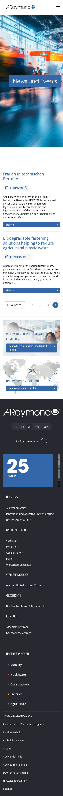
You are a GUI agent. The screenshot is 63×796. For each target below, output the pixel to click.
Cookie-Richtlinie (12, 756)
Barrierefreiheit (12, 732)
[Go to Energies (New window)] (9, 691)
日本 (46, 427)
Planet (9, 558)
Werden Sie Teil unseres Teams (24, 585)
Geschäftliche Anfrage (18, 633)
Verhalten (11, 540)
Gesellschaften (14, 552)
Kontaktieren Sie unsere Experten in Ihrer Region (30, 348)
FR (22, 427)
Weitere (10, 224)
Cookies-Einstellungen (15, 764)
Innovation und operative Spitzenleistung (30, 514)
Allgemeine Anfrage (17, 627)
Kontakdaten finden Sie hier (23, 388)
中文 (37, 427)
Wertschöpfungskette (18, 564)
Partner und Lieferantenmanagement (24, 724)
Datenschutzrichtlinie (15, 772)
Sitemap (8, 788)
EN (16, 427)
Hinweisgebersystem (15, 780)
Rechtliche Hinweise (14, 740)
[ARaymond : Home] (31, 413)
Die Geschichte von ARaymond (23, 606)
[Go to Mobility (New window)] (9, 662)
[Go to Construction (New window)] (9, 681)
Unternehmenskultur (18, 520)
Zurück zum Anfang (27, 441)
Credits (7, 748)
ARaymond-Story (16, 508)
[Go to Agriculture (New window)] (9, 701)
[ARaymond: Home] (20, 7)
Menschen (12, 546)
